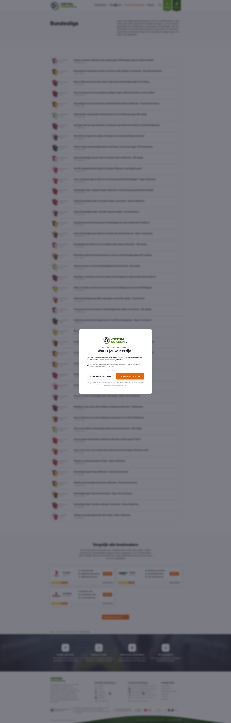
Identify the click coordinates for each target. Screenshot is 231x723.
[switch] (88, 365)
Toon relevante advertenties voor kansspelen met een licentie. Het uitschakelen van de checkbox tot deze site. (115, 365)
